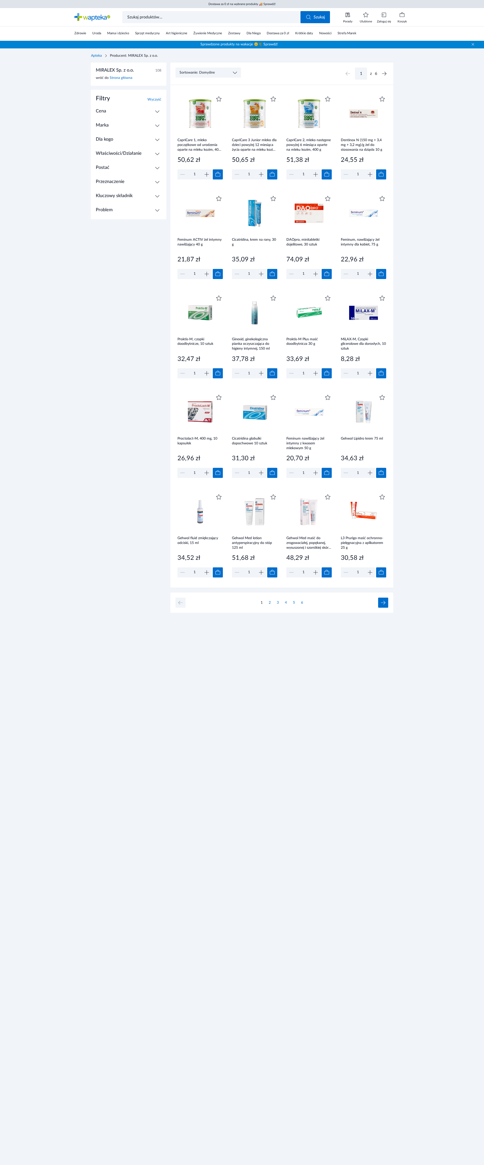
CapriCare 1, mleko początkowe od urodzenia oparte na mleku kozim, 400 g (199, 144)
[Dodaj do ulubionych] (219, 99)
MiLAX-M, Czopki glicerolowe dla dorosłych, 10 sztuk (363, 344)
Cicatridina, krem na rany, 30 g (254, 242)
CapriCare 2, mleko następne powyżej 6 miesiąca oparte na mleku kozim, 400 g (308, 144)
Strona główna (121, 78)
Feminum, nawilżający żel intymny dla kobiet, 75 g (360, 242)
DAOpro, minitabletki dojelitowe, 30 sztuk (302, 242)
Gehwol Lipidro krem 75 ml (362, 438)
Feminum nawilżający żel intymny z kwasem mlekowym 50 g (305, 443)
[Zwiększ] (207, 174)
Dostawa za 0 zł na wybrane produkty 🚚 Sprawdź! (242, 4)
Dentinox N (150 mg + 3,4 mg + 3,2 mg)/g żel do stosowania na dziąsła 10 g (361, 144)
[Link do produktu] (200, 137)
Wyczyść (154, 99)
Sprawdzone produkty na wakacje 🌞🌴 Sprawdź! (239, 44)
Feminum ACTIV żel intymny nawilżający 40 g (199, 242)
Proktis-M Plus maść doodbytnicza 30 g (302, 342)
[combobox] (211, 17)
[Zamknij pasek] (473, 44)
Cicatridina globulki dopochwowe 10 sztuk (249, 441)
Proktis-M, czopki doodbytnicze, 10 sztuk (195, 342)
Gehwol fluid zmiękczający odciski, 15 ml (197, 540)
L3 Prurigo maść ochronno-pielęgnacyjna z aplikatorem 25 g (362, 542)
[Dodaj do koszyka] (218, 174)
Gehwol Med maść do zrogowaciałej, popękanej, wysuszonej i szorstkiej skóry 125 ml (308, 542)
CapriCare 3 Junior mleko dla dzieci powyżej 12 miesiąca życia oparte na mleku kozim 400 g (254, 144)
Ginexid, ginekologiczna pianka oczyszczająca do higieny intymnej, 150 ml (251, 344)
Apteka (96, 55)
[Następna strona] (384, 74)
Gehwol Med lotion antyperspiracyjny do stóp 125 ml (252, 542)
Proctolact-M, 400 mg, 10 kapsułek (197, 441)
